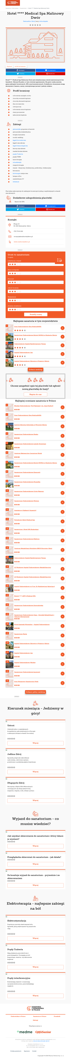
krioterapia (17, 173)
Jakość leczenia (13, 288)
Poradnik (57, 1016)
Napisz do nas (35, 394)
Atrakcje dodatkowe (14, 306)
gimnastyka (17, 129)
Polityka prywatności (15, 1051)
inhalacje (16, 182)
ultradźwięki (17, 162)
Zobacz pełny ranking (35, 692)
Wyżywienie (12, 297)
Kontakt (34, 1051)
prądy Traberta (18, 154)
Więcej (35, 743)
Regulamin (27, 1051)
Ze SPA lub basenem (20, 66)
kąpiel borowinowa (19, 140)
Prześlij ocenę (36, 314)
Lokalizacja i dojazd (14, 261)
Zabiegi (35, 1020)
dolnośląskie (43, 21)
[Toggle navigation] (69, 8)
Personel (11, 279)
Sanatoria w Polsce (39, 1016)
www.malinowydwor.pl (22, 242)
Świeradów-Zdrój (29, 21)
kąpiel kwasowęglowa (20, 146)
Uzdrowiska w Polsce (18, 1016)
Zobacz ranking (35, 369)
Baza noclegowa (13, 270)
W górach (9, 66)
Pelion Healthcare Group (41, 1041)
